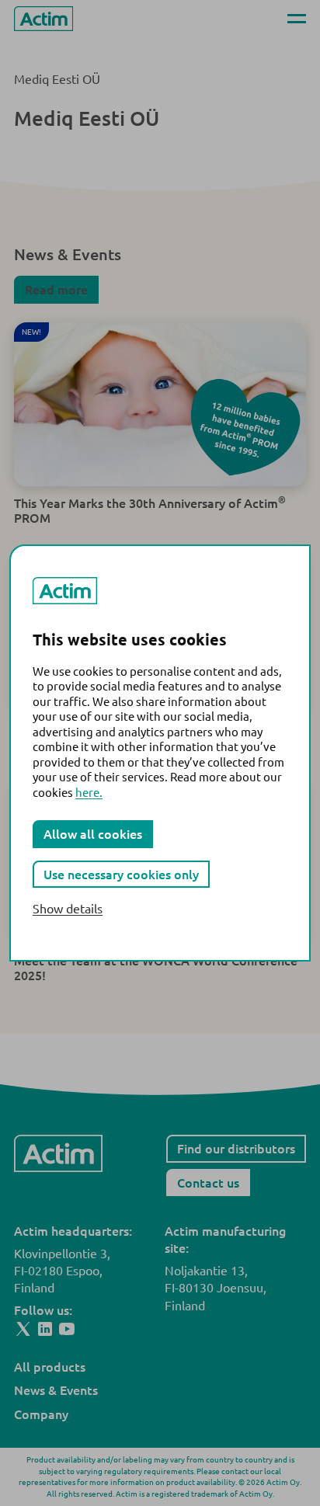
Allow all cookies (92, 833)
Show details (68, 908)
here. (89, 791)
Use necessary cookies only (121, 873)
